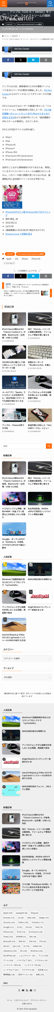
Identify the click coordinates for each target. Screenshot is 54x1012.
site (6, 946)
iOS (16, 258)
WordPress (9, 955)
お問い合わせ (27, 1003)
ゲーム (8, 960)
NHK (22, 941)
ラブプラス (28, 969)
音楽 (40, 974)
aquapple (21, 913)
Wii (23, 950)
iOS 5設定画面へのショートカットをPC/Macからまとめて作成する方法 (26, 113)
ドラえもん (41, 960)
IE (19, 927)
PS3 (42, 941)
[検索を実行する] (49, 446)
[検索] (34, 990)
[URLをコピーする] (46, 59)
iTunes (8, 936)
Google (8, 927)
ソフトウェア (9, 263)
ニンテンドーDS (32, 965)
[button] (8, 59)
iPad (39, 927)
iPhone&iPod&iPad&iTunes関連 (29, 24)
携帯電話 (9, 974)
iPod (21, 931)
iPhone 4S (36, 258)
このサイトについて (21, 1000)
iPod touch (35, 931)
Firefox (23, 922)
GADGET (9, 24)
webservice (10, 950)
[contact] (30, 990)
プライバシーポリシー (38, 1000)
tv (27, 946)
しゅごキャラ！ (27, 955)
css (21, 917)
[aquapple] (27, 3)
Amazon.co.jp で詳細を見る (18, 233)
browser (8, 917)
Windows (36, 950)
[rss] (27, 990)
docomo (9, 922)
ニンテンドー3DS (12, 965)
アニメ (43, 955)
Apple (8, 258)
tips (16, 946)
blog (34, 913)
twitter (37, 946)
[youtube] (23, 990)
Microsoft (9, 941)
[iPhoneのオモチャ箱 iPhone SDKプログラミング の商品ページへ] (12, 207)
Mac (33, 936)
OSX (32, 941)
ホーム (9, 1000)
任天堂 (43, 969)
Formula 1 (38, 922)
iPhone (25, 258)
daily (31, 917)
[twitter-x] (19, 990)
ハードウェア (10, 969)
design (44, 917)
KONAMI (21, 936)
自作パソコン (25, 974)
